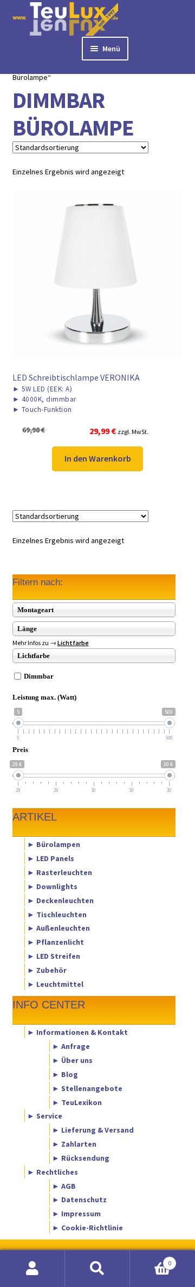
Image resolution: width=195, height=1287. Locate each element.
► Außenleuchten (58, 928)
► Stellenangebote (87, 1088)
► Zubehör (47, 969)
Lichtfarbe (73, 643)
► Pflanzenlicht (55, 942)
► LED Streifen (53, 956)
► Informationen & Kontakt (77, 1032)
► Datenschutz (79, 1199)
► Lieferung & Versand (93, 1130)
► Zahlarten (74, 1144)
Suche (97, 1268)
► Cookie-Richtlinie (87, 1227)
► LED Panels (50, 858)
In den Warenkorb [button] (97, 458)
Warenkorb (150, 1259)
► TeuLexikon (77, 1102)
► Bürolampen (53, 844)
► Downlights (52, 886)
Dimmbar (39, 676)
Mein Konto (32, 1268)
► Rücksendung (80, 1157)
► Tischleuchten (57, 914)
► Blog (65, 1074)
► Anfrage (71, 1046)
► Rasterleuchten (59, 872)
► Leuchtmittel (55, 983)
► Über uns (72, 1060)
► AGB (64, 1185)
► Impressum (76, 1213)
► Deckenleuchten (60, 900)
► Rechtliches (52, 1171)
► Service (44, 1116)
